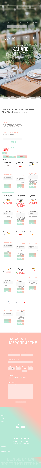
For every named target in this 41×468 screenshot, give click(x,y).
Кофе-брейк (23, 377)
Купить (7, 184)
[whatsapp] (23, 13)
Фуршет (21, 22)
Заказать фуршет (6, 148)
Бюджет (30, 366)
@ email (24, 352)
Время (18, 366)
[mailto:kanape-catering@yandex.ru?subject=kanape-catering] (2, 7)
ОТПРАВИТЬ (20, 401)
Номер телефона (14, 359)
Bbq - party (11, 378)
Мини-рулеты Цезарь (8, 231)
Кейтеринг (6, 22)
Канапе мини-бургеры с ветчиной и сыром (20, 164)
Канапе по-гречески (33, 162)
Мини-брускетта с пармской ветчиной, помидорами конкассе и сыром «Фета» (20, 198)
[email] (15, 13)
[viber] (20, 13)
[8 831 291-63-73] (28, 75)
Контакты (34, 22)
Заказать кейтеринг (6, 150)
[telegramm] (24, 13)
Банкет (14, 22)
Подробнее (20, 187)
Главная (2, 415)
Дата (10, 366)
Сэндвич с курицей (33, 266)
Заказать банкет (5, 149)
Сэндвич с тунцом (8, 299)
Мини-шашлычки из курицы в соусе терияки (20, 268)
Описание (11, 382)
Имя (10, 352)
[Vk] (18, 13)
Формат (11, 375)
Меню (27, 22)
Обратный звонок (4, 2)
